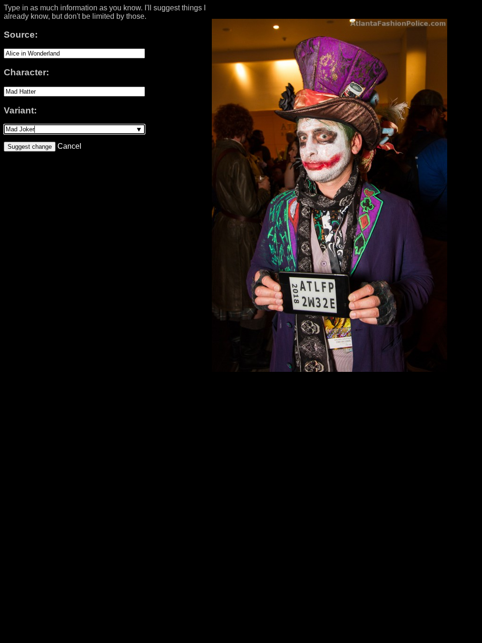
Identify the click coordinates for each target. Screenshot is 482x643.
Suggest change (30, 146)
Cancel (68, 146)
